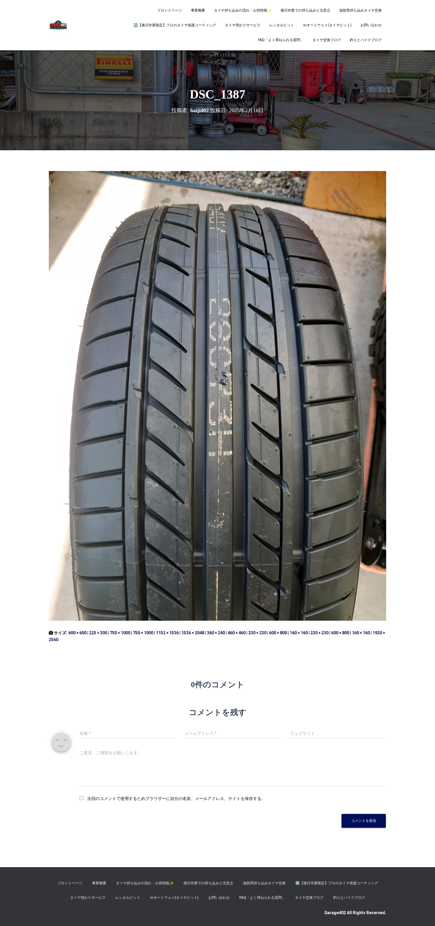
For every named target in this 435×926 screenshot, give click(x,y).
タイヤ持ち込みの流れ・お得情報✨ (243, 10)
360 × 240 (216, 632)
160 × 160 (299, 632)
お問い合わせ (371, 25)
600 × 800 (278, 632)
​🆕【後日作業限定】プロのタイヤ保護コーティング (174, 25)
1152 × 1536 (167, 632)
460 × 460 (237, 632)
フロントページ (169, 10)
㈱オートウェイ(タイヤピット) (327, 25)
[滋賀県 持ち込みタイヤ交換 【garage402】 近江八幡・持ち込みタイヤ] (58, 25)
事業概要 (198, 10)
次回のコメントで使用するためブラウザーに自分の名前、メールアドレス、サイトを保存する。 (176, 798)
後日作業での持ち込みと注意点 (305, 10)
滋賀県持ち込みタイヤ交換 (360, 10)
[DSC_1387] (217, 395)
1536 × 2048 (192, 632)
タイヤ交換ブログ (326, 40)
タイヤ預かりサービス (242, 25)
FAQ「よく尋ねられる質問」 (281, 40)
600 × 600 (77, 632)
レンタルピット (281, 25)
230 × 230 (257, 632)
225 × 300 (98, 632)
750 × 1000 (120, 632)
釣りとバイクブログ (366, 40)
